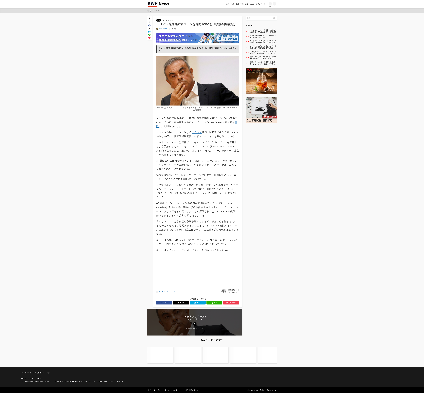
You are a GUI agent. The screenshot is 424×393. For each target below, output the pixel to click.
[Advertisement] (176, 270)
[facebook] (149, 26)
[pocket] (149, 38)
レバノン (172, 291)
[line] (149, 35)
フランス (163, 291)
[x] (149, 29)
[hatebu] (149, 32)
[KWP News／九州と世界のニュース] (158, 4)
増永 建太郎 (163, 29)
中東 (158, 20)
